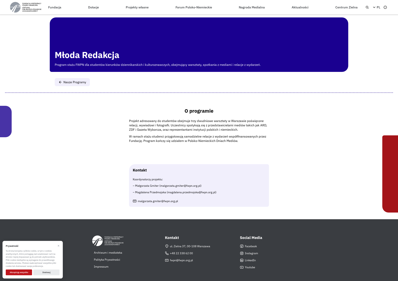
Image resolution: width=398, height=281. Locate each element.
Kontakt (172, 237)
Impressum (101, 266)
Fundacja (54, 7)
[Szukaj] (367, 7)
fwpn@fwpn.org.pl (181, 260)
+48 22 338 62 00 (181, 253)
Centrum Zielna (346, 7)
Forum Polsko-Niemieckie (194, 7)
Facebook (251, 246)
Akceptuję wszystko (19, 272)
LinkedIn (250, 260)
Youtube (250, 267)
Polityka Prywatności (107, 259)
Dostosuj (46, 272)
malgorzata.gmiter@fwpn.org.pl (158, 201)
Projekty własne (137, 7)
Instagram (251, 253)
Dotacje (93, 7)
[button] (376, 7)
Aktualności (300, 7)
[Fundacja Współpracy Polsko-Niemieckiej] (25, 7)
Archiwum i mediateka (108, 252)
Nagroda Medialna (252, 7)
